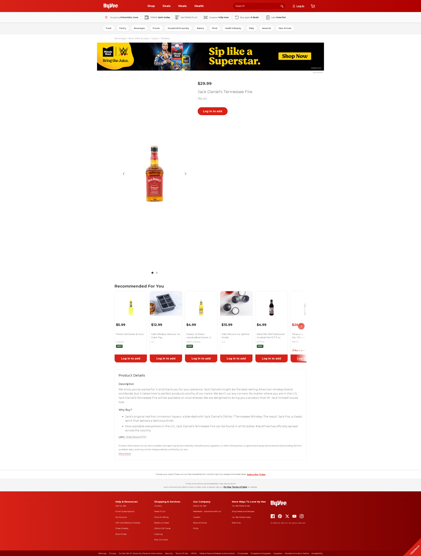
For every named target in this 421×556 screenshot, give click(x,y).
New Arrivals (285, 28)
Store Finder (121, 534)
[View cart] (312, 6)
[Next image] (185, 174)
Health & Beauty (233, 28)
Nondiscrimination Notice (297, 553)
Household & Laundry (178, 28)
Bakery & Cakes (161, 522)
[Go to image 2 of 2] (157, 273)
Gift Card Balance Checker (127, 522)
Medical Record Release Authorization (217, 553)
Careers (196, 517)
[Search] (282, 6)
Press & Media (121, 528)
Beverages (139, 28)
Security (169, 553)
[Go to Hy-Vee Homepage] (111, 6)
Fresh (108, 28)
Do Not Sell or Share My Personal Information (140, 553)
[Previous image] (124, 174)
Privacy (112, 553)
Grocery (158, 506)
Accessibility (317, 553)
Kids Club (236, 522)
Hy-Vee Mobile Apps (241, 517)
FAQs (195, 528)
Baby (251, 28)
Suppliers (277, 553)
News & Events (200, 522)
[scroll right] (301, 326)
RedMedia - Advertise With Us (207, 511)
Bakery (200, 28)
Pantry (122, 28)
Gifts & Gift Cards (162, 528)
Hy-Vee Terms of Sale (235, 487)
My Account (121, 517)
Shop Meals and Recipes (243, 511)
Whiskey (165, 38)
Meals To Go (159, 511)
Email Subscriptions (124, 511)
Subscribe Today (256, 474)
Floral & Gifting (161, 517)
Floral (214, 28)
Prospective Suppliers (261, 553)
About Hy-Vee (199, 506)
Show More (125, 453)
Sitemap (102, 553)
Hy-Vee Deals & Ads (241, 506)
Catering (158, 534)
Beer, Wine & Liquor (139, 38)
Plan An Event (161, 539)
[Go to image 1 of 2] (152, 273)
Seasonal (266, 28)
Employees (243, 553)
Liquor (155, 38)
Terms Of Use (181, 553)
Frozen (156, 28)
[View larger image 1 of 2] (155, 173)
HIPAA (194, 553)
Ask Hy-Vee (120, 506)
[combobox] (259, 6)
